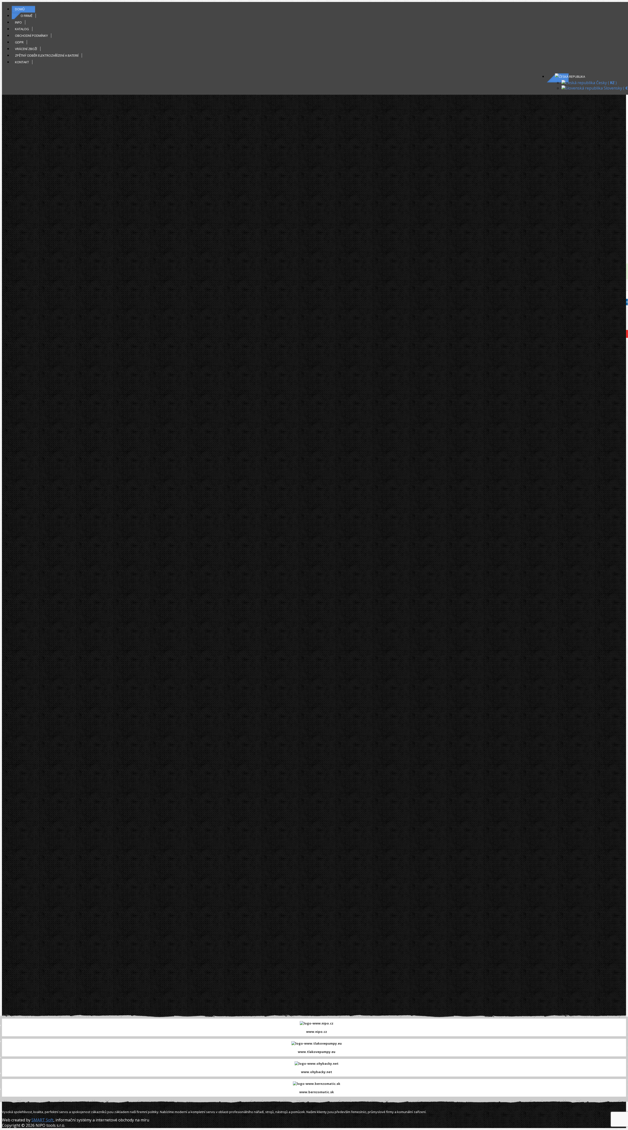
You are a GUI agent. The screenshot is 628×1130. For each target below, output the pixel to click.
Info (18, 22)
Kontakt (22, 62)
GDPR (19, 42)
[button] (570, 76)
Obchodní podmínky (31, 35)
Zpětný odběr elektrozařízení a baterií (46, 55)
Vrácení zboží (26, 49)
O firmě (26, 15)
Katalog (22, 29)
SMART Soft (42, 1120)
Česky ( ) (606, 82)
